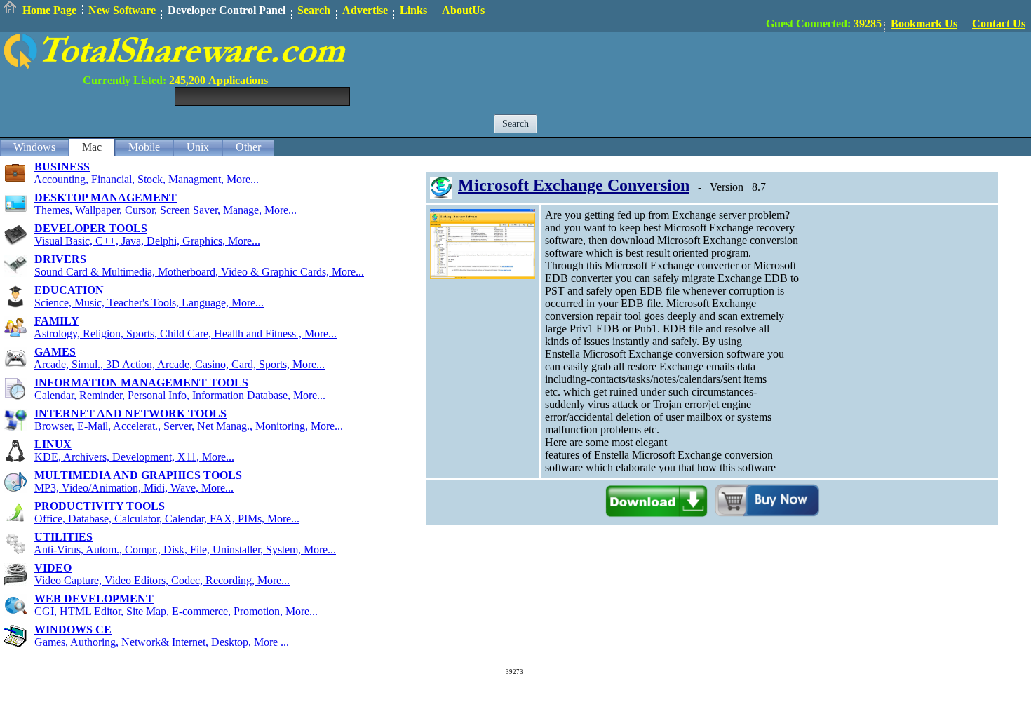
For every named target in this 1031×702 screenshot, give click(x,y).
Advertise (365, 10)
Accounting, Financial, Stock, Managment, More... (146, 179)
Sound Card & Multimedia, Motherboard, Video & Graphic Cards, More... (199, 272)
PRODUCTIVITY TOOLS (99, 506)
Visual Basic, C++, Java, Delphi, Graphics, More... (147, 241)
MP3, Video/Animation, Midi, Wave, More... (134, 488)
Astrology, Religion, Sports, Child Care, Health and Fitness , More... (185, 333)
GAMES (55, 352)
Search (313, 10)
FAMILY (56, 321)
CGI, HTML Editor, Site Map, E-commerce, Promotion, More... (176, 611)
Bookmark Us (924, 23)
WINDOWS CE (73, 629)
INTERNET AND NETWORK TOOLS (130, 413)
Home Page (49, 10)
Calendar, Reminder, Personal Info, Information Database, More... (179, 395)
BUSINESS (62, 167)
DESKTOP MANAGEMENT (105, 197)
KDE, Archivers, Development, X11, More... (134, 457)
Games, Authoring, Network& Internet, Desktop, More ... (161, 642)
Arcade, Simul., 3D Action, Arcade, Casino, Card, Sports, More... (179, 364)
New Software (122, 10)
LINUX (53, 444)
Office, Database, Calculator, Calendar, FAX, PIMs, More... (166, 519)
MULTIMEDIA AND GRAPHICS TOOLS (138, 475)
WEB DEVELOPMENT (94, 599)
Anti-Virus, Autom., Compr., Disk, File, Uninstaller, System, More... (185, 549)
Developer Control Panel (226, 10)
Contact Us (998, 23)
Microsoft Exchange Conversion (573, 185)
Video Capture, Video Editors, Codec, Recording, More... (162, 580)
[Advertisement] (775, 63)
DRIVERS (60, 259)
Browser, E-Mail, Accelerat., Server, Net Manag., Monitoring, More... (188, 426)
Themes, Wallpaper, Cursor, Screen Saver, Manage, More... (165, 210)
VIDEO (53, 568)
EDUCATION (69, 290)
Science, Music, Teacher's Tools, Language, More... (149, 303)
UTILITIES (63, 537)
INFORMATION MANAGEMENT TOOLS (141, 383)
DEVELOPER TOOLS (90, 228)
